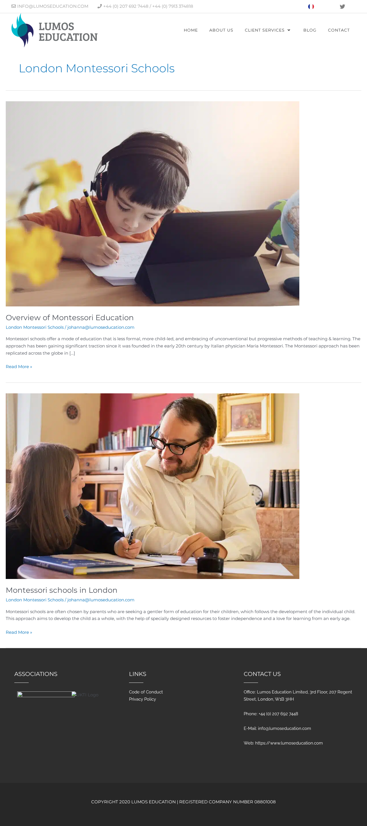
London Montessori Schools (35, 327)
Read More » (19, 366)
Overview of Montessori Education (70, 317)
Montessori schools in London (62, 590)
